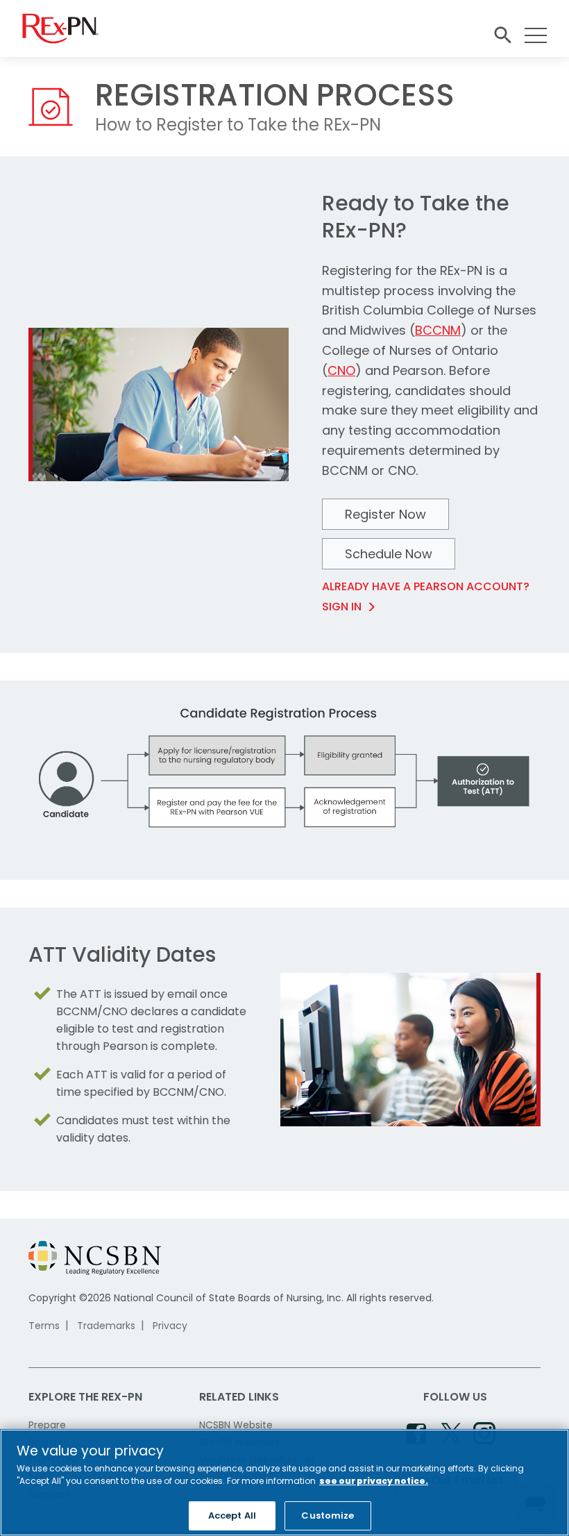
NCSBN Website (236, 1425)
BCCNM (438, 330)
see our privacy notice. (373, 1481)
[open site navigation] (502, 35)
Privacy (170, 1326)
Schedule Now (388, 553)
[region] (284, 1482)
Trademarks (106, 1326)
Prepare (47, 1425)
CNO (341, 370)
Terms (44, 1326)
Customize (327, 1515)
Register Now (385, 514)
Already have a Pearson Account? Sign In (425, 596)
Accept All (232, 1515)
